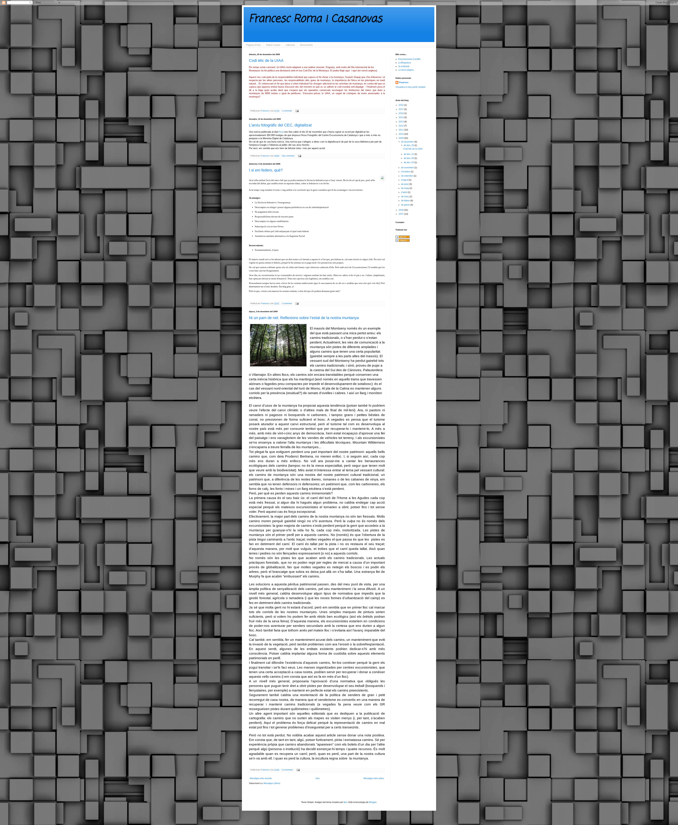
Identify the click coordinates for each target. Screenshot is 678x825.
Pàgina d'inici (253, 44)
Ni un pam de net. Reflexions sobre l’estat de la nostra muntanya (304, 318)
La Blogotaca (404, 62)
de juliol (405, 184)
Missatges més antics (374, 778)
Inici (318, 778)
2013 (401, 121)
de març (405, 196)
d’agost (405, 180)
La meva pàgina (406, 70)
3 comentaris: (288, 770)
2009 (401, 138)
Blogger (372, 802)
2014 (401, 117)
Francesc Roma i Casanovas (315, 19)
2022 (401, 105)
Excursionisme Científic (409, 59)
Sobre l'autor (273, 44)
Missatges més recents (261, 778)
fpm (345, 802)
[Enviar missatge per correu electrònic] (297, 111)
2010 (401, 134)
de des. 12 (409, 154)
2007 (401, 214)
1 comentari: (287, 111)
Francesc (404, 82)
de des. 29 (409, 145)
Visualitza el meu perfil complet (410, 87)
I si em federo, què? (266, 170)
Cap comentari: (288, 156)
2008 (401, 210)
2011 (401, 130)
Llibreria (290, 44)
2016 (401, 113)
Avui (281, 131)
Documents (306, 44)
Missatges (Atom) (272, 783)
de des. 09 (409, 158)
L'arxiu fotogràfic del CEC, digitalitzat (280, 125)
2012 (401, 125)
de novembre (407, 167)
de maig (405, 188)
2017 (401, 109)
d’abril (404, 192)
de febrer (405, 200)
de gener (405, 205)
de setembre (407, 176)
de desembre (407, 142)
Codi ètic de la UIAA (266, 60)
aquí (347, 70)
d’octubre (406, 171)
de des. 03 (409, 162)
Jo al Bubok (403, 66)
